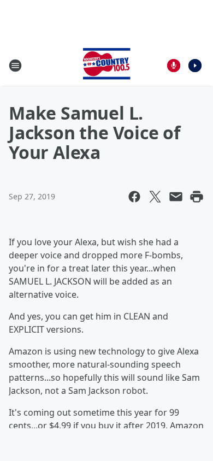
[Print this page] (196, 196)
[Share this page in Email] (176, 196)
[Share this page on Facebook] (134, 196)
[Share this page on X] (155, 196)
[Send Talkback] (173, 65)
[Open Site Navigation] (15, 65)
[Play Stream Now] (195, 65)
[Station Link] (106, 65)
